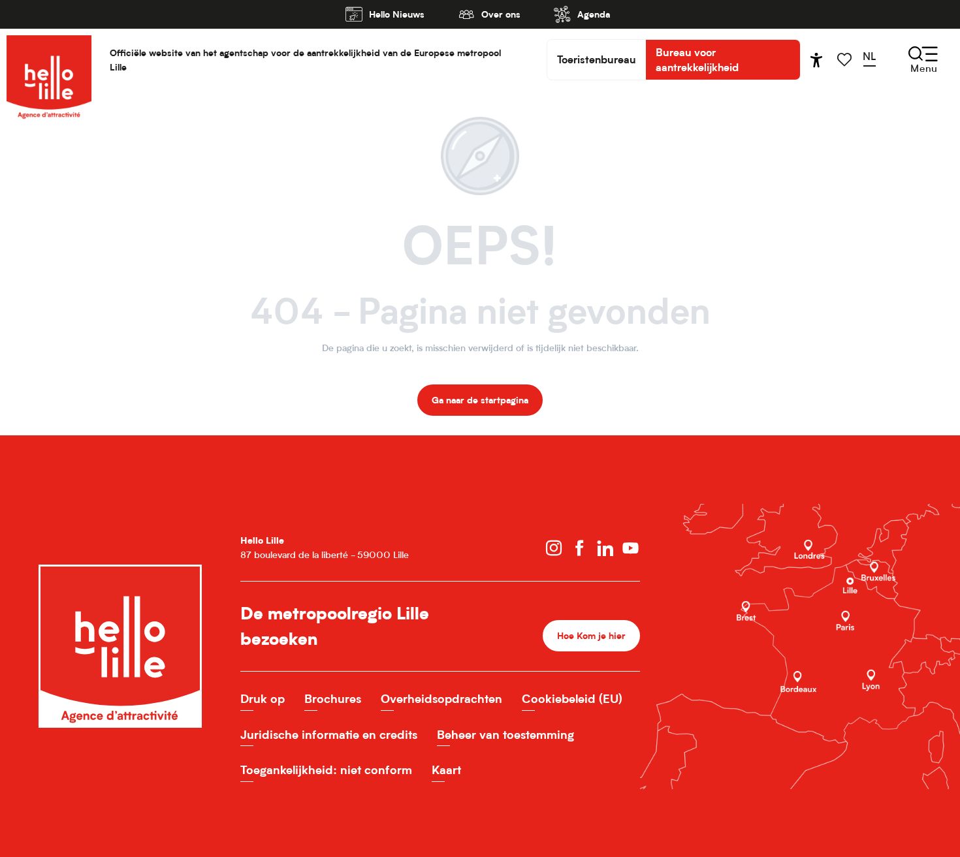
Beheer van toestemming (505, 734)
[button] (873, 59)
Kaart (446, 770)
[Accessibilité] (816, 60)
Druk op (262, 698)
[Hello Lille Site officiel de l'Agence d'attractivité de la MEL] (49, 59)
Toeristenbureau (596, 59)
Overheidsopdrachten (441, 698)
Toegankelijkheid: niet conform (326, 770)
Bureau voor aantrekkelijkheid (697, 59)
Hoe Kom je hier (591, 635)
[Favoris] (845, 59)
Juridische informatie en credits (328, 734)
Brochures (332, 698)
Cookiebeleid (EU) (572, 698)
